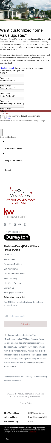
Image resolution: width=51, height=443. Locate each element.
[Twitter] (10, 224)
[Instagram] (25, 224)
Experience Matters (13, 264)
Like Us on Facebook (13, 283)
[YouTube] (19, 224)
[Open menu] (47, 5)
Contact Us (9, 287)
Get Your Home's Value (14, 273)
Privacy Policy (25, 403)
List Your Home (11, 268)
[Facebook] (5, 224)
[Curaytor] (17, 239)
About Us (8, 254)
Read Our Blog (10, 278)
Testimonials (9, 259)
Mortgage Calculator (13, 292)
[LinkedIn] (15, 224)
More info (32, 432)
